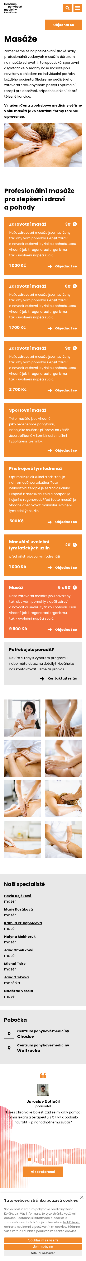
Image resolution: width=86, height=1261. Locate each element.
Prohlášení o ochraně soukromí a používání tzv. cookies (42, 1224)
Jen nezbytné (43, 1247)
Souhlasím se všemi (43, 1240)
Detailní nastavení (43, 1253)
